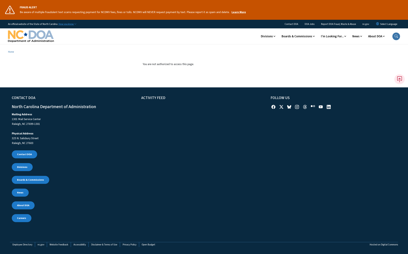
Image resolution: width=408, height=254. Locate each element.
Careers (21, 218)
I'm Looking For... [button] (332, 36)
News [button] (356, 36)
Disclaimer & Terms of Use (104, 244)
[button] (396, 36)
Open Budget (148, 244)
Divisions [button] (267, 36)
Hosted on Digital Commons (384, 244)
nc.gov (365, 24)
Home (11, 52)
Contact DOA (291, 24)
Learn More (239, 12)
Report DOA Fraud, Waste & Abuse (338, 24)
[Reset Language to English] (377, 24)
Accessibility (79, 244)
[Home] (31, 33)
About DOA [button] (375, 36)
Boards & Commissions (30, 180)
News (20, 192)
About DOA (23, 205)
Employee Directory (22, 244)
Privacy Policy (129, 244)
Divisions (22, 167)
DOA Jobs (310, 24)
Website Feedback (59, 244)
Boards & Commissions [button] (296, 36)
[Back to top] (399, 79)
